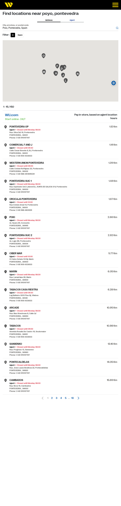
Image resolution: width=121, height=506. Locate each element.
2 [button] (52, 398)
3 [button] (56, 398)
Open (20, 35)
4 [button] (61, 398)
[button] (77, 398)
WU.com (11, 115)
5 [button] (65, 398)
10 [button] (72, 398)
